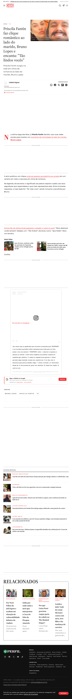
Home (5, 24)
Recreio (64, 656)
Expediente (32, 673)
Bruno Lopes (11, 393)
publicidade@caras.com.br (39, 682)
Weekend (59, 667)
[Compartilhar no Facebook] (55, 85)
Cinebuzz (32, 654)
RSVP (39, 658)
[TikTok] (22, 656)
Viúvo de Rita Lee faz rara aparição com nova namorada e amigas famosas (36, 487)
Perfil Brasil (57, 656)
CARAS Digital (14, 82)
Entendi (63, 693)
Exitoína (51, 665)
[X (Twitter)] (13, 656)
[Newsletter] (63, 5)
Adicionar (62, 379)
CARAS (64, 652)
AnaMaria (32, 652)
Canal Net (32, 665)
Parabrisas (39, 667)
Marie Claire (59, 665)
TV (10, 24)
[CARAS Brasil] (10, 6)
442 (64, 667)
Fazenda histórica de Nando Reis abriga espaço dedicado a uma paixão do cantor (38, 508)
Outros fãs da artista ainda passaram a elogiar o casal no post (29, 228)
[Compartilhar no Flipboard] (62, 85)
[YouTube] (18, 656)
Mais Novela (33, 656)
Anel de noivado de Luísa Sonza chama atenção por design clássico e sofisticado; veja (40, 477)
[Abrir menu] (4, 5)
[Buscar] (60, 5)
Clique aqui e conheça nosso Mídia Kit (15, 684)
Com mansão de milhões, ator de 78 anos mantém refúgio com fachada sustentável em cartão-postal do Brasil (39, 520)
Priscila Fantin (37, 371)
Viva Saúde (45, 658)
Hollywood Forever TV (55, 654)
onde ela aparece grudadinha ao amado (42, 176)
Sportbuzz (32, 658)
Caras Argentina (42, 665)
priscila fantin (27, 393)
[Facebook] (9, 656)
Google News (19, 382)
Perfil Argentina (49, 667)
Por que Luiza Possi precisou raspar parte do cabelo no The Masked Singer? (44, 614)
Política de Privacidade (31, 694)
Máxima (49, 656)
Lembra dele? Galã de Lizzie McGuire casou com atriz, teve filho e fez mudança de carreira (60, 616)
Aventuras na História (44, 652)
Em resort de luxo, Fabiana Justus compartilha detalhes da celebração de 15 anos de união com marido (39, 530)
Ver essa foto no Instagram (20, 323)
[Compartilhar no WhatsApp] (51, 85)
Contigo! (39, 654)
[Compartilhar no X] (58, 85)
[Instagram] (5, 656)
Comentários (10, 92)
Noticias (32, 667)
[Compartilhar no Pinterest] (66, 85)
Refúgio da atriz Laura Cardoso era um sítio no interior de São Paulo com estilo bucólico (34, 1)
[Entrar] (67, 5)
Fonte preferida (27, 382)
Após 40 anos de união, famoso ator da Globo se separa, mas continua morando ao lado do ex (39, 499)
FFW (45, 654)
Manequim (41, 656)
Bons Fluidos (56, 652)
